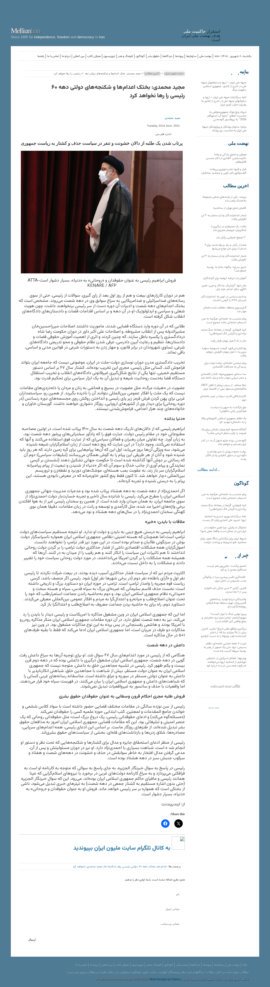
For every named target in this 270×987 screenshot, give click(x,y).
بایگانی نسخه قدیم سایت (225, 685)
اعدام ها (162, 866)
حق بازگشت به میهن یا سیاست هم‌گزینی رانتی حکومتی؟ (228, 409)
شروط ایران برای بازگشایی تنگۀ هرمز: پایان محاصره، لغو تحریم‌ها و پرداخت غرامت (223, 540)
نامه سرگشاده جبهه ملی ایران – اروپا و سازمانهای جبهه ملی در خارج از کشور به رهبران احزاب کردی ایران (223, 101)
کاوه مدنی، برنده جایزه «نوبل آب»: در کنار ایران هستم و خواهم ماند (223, 442)
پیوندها (179, 56)
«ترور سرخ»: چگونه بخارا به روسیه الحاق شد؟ (226, 269)
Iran (241, 22)
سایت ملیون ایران (174, 74)
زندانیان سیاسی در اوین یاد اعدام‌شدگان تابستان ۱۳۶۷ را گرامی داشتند (223, 298)
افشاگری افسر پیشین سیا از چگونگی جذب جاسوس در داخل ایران (224, 579)
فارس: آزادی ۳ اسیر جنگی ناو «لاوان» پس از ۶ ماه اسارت (225, 590)
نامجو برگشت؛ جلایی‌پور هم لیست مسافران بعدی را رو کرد (226, 568)
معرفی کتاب (94, 56)
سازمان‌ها (191, 56)
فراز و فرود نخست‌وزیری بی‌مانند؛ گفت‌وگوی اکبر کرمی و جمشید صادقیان (223, 171)
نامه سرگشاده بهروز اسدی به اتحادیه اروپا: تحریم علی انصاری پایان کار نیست (224, 518)
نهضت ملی (205, 56)
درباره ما (66, 56)
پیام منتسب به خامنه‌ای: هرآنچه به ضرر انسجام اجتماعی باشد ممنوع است (223, 321)
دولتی (134, 866)
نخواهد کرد (79, 866)
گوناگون (140, 56)
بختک (152, 866)
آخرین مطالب (152, 74)
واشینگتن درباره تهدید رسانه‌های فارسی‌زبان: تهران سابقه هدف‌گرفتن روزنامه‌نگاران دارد (226, 603)
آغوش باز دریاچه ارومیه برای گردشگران (224, 278)
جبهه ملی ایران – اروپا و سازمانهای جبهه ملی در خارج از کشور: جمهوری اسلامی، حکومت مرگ (223, 86)
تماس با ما (53, 56)
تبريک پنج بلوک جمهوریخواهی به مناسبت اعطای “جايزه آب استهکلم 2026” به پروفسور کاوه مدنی (226, 116)
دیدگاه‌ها (167, 56)
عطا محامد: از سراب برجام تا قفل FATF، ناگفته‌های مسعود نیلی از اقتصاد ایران (223, 387)
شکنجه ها (110, 866)
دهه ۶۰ (143, 866)
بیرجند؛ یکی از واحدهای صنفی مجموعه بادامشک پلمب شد (224, 199)
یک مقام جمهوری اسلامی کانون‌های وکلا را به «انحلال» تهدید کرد (223, 420)
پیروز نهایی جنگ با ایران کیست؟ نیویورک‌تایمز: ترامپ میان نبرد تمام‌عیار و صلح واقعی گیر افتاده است (224, 618)
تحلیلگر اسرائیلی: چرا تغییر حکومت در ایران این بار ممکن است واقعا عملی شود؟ (223, 529)
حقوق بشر (154, 56)
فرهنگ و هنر (125, 56)
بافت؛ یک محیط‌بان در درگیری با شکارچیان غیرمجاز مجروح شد (228, 228)
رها (119, 866)
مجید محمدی (172, 118)
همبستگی (181, 965)
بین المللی (78, 56)
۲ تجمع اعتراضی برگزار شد (231, 237)
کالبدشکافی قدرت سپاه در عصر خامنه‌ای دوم (223, 398)
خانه (216, 56)
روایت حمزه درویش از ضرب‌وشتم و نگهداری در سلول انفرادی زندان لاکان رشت (226, 455)
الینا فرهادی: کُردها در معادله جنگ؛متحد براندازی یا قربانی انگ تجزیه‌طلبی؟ (223, 332)
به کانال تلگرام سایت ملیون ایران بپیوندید (122, 848)
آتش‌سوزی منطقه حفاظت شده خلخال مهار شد (224, 310)
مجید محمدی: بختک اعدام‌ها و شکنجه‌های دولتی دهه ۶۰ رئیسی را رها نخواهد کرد (118, 91)
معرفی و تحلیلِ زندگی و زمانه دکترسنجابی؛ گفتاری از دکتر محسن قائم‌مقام (226, 158)
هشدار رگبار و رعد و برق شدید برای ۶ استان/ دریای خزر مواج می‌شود (225, 247)
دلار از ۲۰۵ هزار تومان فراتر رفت (228, 341)
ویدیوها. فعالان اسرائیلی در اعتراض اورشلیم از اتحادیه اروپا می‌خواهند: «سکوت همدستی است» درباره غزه (226, 662)
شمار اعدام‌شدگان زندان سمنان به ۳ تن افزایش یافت (223, 217)
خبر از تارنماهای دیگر (235, 555)
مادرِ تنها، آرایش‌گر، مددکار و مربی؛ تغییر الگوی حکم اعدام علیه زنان (224, 287)
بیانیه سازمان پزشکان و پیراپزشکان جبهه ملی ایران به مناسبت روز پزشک (224, 129)
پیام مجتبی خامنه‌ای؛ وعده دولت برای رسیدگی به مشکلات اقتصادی (225, 365)
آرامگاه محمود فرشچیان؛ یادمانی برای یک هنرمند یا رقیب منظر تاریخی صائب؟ (223, 431)
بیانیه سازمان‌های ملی (238, 72)
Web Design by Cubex (164, 979)
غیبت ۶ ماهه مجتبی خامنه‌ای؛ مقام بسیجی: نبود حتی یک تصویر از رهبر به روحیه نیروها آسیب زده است (225, 647)
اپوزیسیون (109, 56)
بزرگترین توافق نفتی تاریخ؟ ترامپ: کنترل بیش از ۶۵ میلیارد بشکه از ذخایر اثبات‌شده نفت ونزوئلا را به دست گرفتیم (223, 632)
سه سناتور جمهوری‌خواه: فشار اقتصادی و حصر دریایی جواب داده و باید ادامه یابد (223, 376)
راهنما (40, 56)
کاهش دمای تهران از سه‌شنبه (229, 208)
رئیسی (126, 866)
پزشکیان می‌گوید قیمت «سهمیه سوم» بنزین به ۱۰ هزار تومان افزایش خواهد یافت (224, 352)
